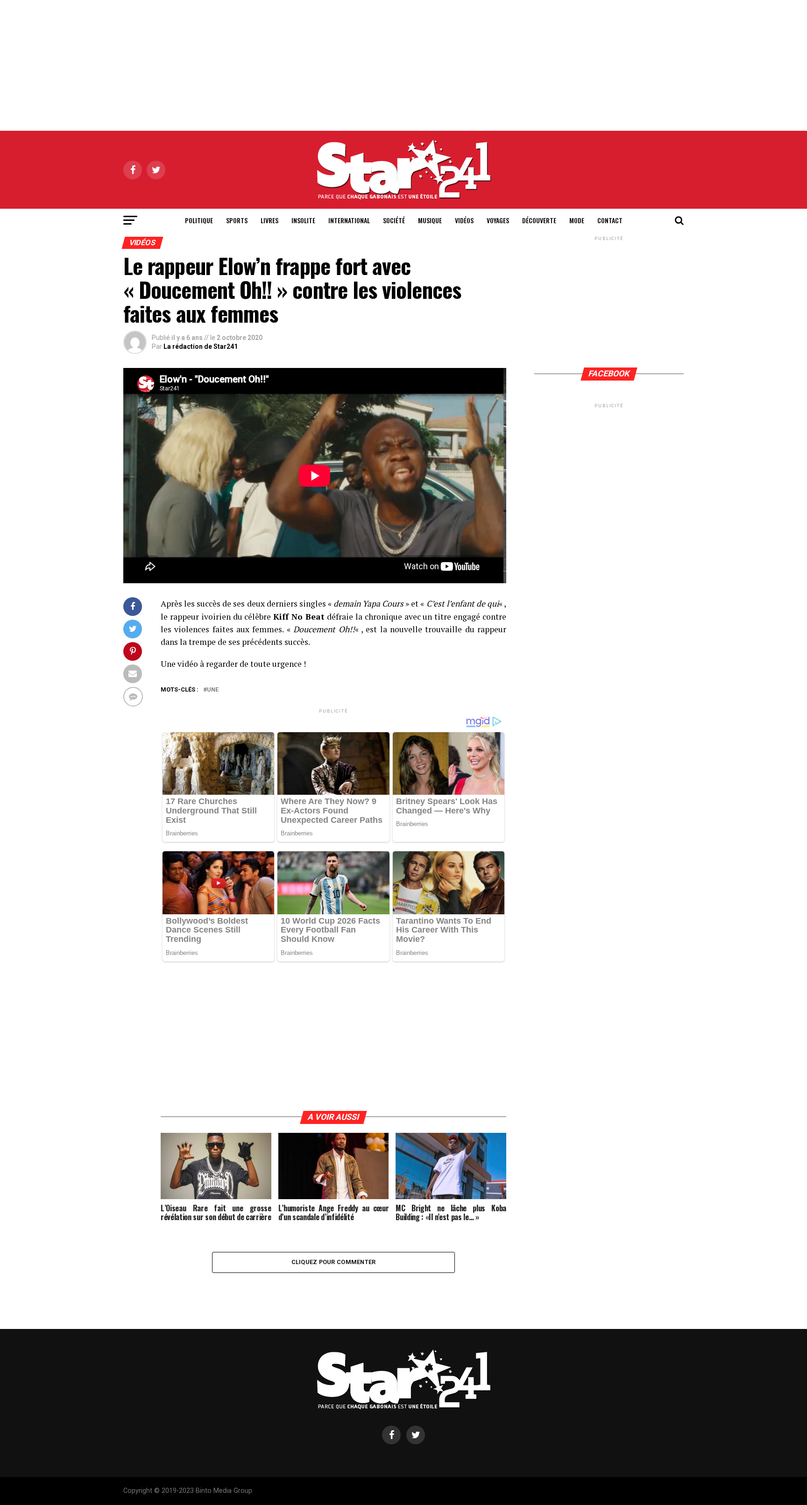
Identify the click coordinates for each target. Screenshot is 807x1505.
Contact (610, 220)
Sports (237, 220)
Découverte (539, 220)
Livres (269, 220)
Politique (199, 220)
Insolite (303, 220)
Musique (430, 220)
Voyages (498, 220)
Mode (576, 220)
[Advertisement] (403, 65)
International (349, 220)
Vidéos (464, 220)
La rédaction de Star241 (200, 346)
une (213, 690)
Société (394, 220)
